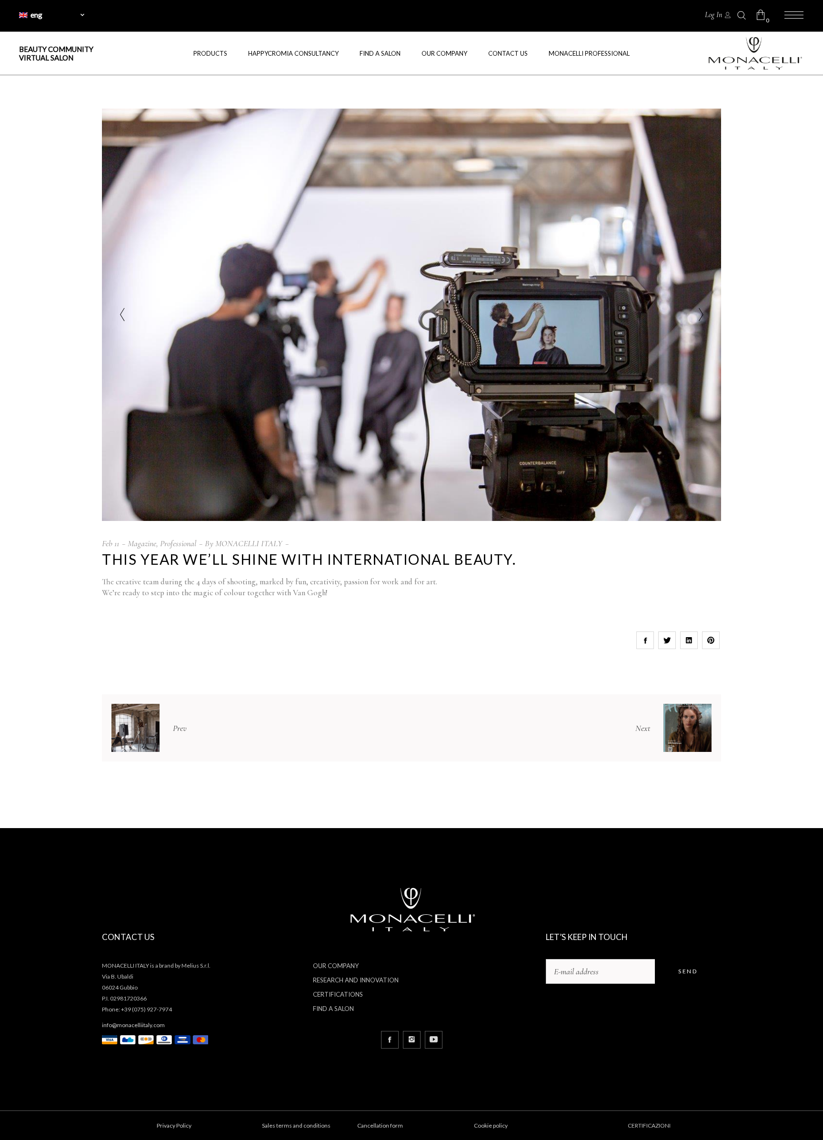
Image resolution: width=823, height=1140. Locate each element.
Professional (178, 543)
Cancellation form (380, 1125)
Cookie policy (491, 1125)
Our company (336, 966)
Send (687, 971)
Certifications (338, 994)
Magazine (142, 543)
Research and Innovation (356, 980)
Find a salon (333, 1008)
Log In (713, 15)
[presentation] (122, 315)
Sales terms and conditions (296, 1125)
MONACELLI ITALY (248, 543)
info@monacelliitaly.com (133, 1025)
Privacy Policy (174, 1125)
